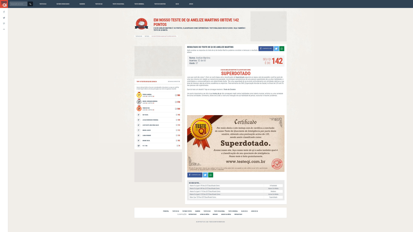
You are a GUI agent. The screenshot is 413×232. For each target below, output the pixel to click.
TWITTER (4, 17)
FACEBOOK (4, 11)
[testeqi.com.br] (4, 4)
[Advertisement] (268, 26)
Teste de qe (98, 4)
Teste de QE (207, 211)
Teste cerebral (139, 4)
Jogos (191, 4)
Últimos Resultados (63, 4)
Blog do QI (244, 211)
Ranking (82, 4)
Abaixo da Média (226, 214)
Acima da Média (204, 214)
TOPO (4, 29)
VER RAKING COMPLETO (173, 81)
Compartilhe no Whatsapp (281, 48)
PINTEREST (4, 23)
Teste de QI (147, 36)
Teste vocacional (118, 4)
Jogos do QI (254, 211)
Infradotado (238, 214)
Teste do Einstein (160, 4)
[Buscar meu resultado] (30, 4)
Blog (177, 4)
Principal (166, 211)
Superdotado (192, 214)
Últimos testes (187, 211)
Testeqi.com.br (139, 36)
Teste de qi (42, 4)
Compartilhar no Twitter (276, 48)
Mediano (215, 214)
